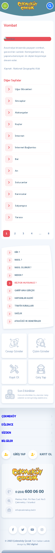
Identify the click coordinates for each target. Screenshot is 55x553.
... (40, 233)
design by (27, 544)
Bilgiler (7, 441)
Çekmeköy (9, 416)
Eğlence (7, 424)
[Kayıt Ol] (13, 207)
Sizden (6, 432)
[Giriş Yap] (41, 207)
